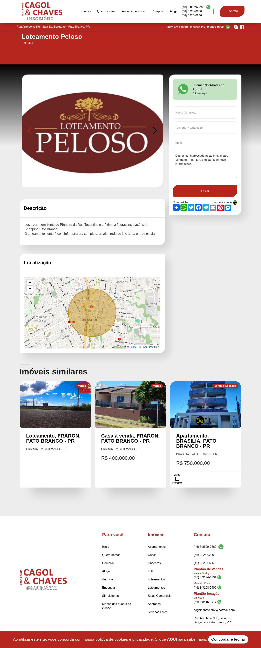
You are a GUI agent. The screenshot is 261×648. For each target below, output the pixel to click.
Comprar (157, 11)
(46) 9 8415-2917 (205, 601)
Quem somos (106, 11)
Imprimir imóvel (223, 202)
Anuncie (107, 579)
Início (87, 11)
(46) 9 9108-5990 (205, 587)
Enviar (205, 191)
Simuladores (110, 595)
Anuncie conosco (133, 11)
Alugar (174, 11)
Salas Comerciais (159, 595)
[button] (30, 131)
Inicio (105, 546)
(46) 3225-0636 (192, 15)
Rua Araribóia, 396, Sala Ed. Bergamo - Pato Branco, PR (212, 620)
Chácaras (154, 563)
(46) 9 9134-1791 (205, 577)
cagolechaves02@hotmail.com (214, 610)
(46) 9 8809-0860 (193, 7)
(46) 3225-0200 (192, 11)
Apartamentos (157, 546)
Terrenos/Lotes (158, 612)
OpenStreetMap (150, 346)
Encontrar (108, 587)
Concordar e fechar (228, 639)
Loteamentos (156, 579)
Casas (152, 555)
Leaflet (133, 346)
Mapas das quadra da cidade (116, 606)
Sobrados (154, 604)
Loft (150, 571)
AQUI (172, 639)
